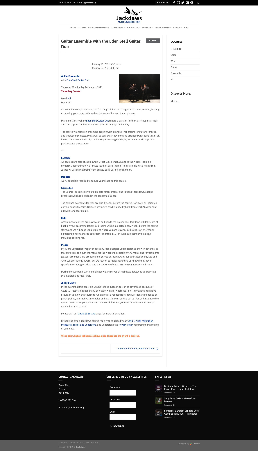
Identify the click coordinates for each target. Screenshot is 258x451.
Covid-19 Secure (86, 313)
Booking (95, 443)
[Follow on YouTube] (191, 2)
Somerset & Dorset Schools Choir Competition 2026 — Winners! (181, 412)
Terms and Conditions (84, 324)
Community (117, 27)
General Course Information (73, 443)
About (72, 27)
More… (175, 101)
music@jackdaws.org (72, 407)
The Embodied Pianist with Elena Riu (135, 348)
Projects (146, 27)
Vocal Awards (162, 27)
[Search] (198, 3)
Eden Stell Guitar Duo (77, 80)
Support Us (132, 27)
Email (113, 412)
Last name (115, 399)
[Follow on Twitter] (182, 2)
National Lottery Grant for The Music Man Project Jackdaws (180, 387)
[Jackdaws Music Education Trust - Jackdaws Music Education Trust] (129, 14)
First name (115, 387)
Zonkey (196, 443)
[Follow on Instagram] (178, 2)
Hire (186, 27)
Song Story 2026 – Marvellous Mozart (180, 400)
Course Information (99, 27)
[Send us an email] (187, 2)
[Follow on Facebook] (174, 2)
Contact (177, 27)
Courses (82, 27)
